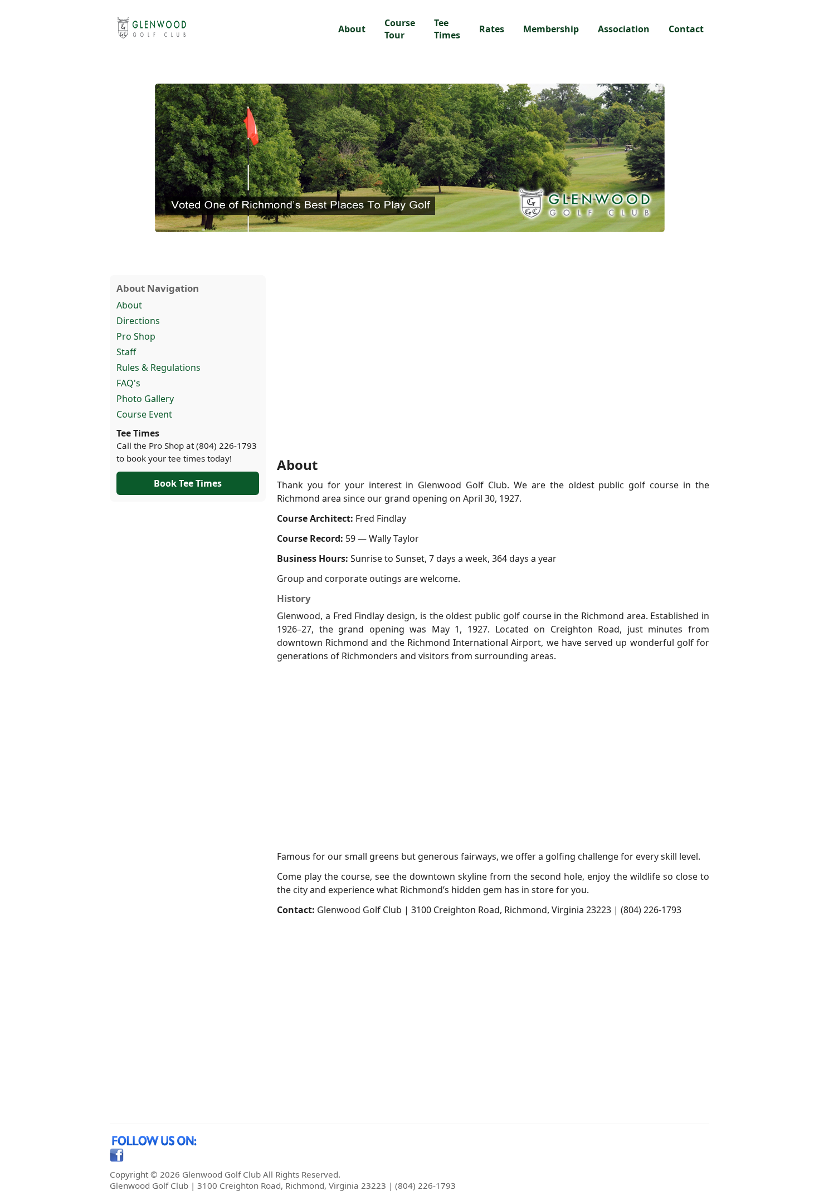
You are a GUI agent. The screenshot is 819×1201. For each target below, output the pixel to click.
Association (624, 29)
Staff (126, 352)
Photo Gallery (145, 399)
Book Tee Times (188, 483)
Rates (491, 29)
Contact (686, 29)
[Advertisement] (493, 365)
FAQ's (128, 383)
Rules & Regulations (158, 367)
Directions (138, 321)
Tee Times (447, 29)
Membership (551, 29)
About (351, 29)
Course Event (144, 414)
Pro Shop (135, 336)
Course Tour (399, 29)
